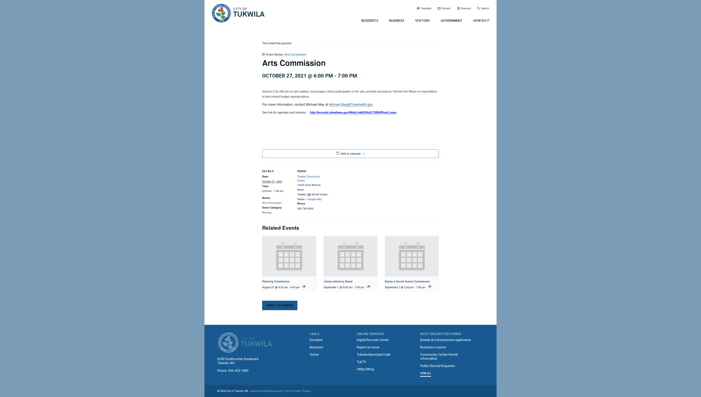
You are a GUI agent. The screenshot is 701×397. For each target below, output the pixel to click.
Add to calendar (351, 153)
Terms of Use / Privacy (298, 391)
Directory (466, 8)
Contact (446, 8)
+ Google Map (313, 199)
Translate (425, 8)
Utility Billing (365, 369)
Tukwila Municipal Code (374, 354)
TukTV (361, 362)
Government (451, 20)
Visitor (314, 354)
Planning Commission (276, 281)
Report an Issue (368, 347)
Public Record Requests (437, 366)
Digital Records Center (373, 340)
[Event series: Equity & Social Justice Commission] (429, 287)
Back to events (280, 305)
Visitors (422, 20)
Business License (433, 347)
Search (485, 8)
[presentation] (289, 256)
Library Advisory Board (338, 281)
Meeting (266, 212)
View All (425, 373)
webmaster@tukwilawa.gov (266, 391)
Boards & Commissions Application (445, 340)
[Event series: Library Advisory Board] (368, 287)
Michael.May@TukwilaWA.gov (351, 104)
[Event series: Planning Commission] (304, 287)
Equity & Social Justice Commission (407, 281)
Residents (369, 20)
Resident (316, 340)
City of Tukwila (238, 13)
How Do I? (481, 20)
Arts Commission (272, 203)
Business (396, 20)
